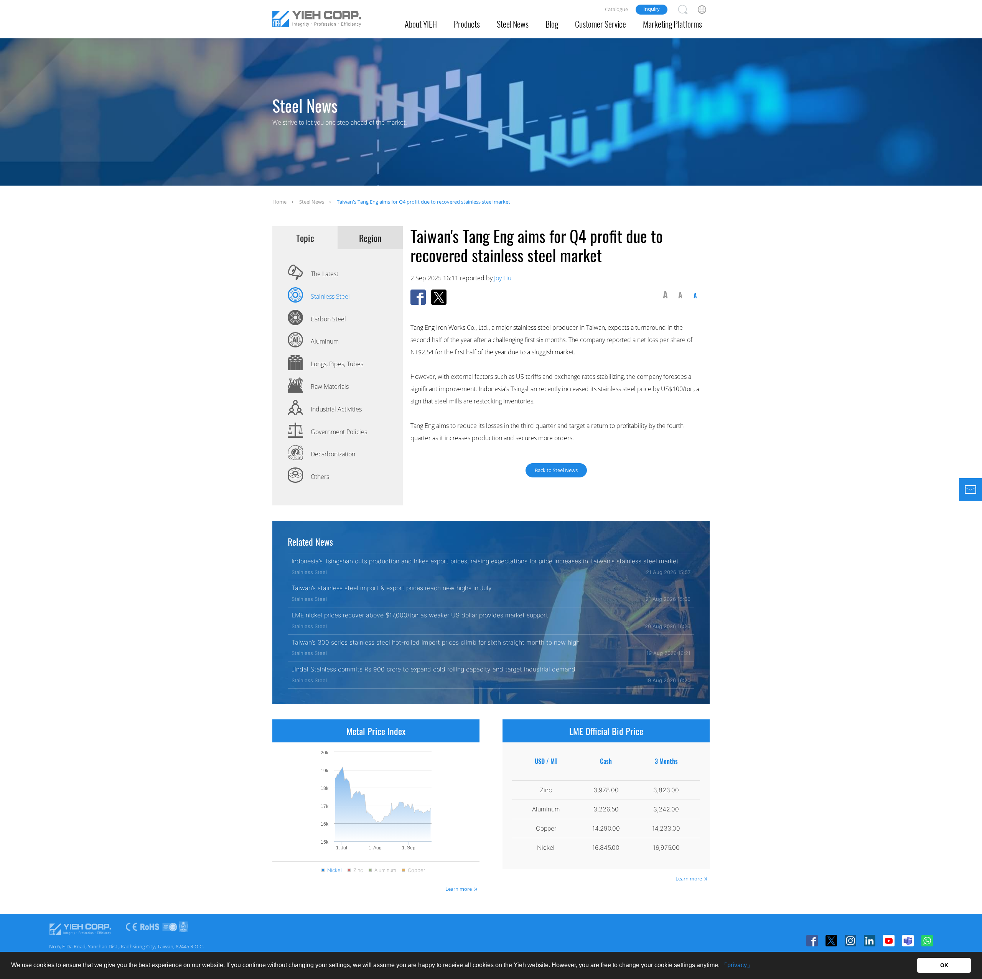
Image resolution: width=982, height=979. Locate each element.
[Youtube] (888, 940)
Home (279, 201)
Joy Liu (502, 278)
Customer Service (600, 24)
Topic (305, 238)
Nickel (334, 870)
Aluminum (385, 870)
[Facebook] (812, 940)
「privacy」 (737, 965)
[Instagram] (850, 940)
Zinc (358, 870)
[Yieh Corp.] (316, 20)
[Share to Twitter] (438, 297)
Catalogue (616, 9)
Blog (551, 24)
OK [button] (944, 965)
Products (467, 24)
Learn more (458, 888)
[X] (831, 940)
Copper (416, 870)
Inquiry (651, 8)
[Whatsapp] (927, 940)
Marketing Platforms (672, 24)
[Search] (682, 9)
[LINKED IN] (869, 940)
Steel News (513, 24)
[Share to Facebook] (418, 297)
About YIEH (421, 24)
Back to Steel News (556, 470)
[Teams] (908, 940)
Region (370, 238)
